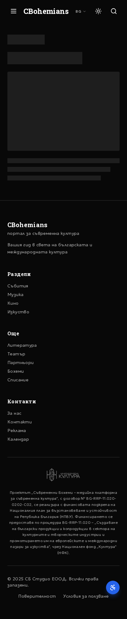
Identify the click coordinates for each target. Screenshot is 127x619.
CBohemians (45, 11)
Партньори (20, 362)
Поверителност (37, 596)
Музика (15, 294)
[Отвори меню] (13, 11)
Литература (22, 345)
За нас (14, 413)
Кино (13, 303)
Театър (16, 354)
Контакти (19, 422)
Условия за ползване (86, 596)
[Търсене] (114, 11)
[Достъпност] (113, 587)
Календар (18, 439)
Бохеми (15, 371)
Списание (17, 380)
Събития (17, 286)
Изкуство (18, 312)
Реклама (16, 430)
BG (78, 11)
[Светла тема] (98, 11)
